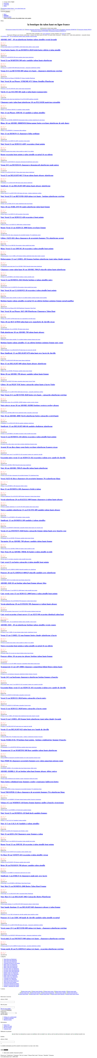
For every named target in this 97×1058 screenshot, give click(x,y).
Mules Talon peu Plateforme (10, 964)
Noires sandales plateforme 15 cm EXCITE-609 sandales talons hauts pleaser (30, 510)
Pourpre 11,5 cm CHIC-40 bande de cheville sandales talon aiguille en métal (30, 918)
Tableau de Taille (8, 1026)
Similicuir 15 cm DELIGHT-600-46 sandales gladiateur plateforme (27, 426)
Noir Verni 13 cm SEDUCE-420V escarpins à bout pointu (23, 144)
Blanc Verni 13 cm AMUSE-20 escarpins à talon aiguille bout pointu (27, 249)
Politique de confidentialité (10, 1017)
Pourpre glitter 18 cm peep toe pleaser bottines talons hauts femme (27, 656)
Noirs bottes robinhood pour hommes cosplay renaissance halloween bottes (30, 782)
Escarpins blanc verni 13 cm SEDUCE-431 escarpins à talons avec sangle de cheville (33, 688)
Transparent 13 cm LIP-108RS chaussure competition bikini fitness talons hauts (31, 667)
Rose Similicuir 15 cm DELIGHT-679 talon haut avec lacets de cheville (28, 353)
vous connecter (46, 33)
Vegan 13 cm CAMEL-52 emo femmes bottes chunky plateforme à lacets (29, 635)
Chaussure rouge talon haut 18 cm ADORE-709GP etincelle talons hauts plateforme (33, 270)
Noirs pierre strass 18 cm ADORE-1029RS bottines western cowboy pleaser (30, 405)
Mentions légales (8, 1019)
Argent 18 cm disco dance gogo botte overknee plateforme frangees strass (29, 447)
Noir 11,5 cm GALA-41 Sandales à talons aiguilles (20, 824)
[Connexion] (1, 1043)
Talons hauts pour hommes (10, 982)
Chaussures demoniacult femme (11, 983)
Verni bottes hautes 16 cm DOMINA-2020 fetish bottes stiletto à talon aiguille (30, 50)
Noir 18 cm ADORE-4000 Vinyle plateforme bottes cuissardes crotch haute (30, 416)
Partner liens (7, 1024)
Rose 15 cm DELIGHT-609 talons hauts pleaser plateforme (23, 364)
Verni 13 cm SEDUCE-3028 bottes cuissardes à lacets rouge (24, 709)
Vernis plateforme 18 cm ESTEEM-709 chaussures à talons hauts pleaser (29, 604)
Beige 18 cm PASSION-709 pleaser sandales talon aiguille (23, 865)
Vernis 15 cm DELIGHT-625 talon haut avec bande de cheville (25, 729)
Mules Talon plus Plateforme (10, 967)
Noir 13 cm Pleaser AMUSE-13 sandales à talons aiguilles (23, 113)
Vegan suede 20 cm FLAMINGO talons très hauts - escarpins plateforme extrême (32, 949)
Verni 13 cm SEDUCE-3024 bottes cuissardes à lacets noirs (23, 698)
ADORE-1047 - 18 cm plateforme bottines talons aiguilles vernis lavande (29, 40)
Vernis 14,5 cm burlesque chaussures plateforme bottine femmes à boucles (29, 677)
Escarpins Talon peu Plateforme (11, 968)
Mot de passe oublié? (6, 1008)
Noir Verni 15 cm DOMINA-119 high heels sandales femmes (24, 813)
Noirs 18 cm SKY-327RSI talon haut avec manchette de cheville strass (28, 322)
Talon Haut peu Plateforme (10, 959)
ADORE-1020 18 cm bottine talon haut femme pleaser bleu (23, 583)
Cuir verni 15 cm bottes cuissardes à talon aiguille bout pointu (25, 562)
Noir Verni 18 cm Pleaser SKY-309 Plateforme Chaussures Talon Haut (28, 311)
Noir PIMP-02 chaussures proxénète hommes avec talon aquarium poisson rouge (32, 761)
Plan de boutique (8, 1027)
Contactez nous (7, 1029)
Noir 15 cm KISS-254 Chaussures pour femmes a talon (22, 834)
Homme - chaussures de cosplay (11, 986)
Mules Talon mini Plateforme (11, 966)
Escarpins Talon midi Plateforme (11, 971)
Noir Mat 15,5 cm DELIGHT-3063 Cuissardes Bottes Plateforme (26, 897)
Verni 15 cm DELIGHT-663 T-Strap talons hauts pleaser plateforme (27, 175)
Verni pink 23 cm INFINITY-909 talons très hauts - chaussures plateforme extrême (33, 939)
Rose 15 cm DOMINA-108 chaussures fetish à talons (21, 489)
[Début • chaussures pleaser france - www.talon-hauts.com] (13, 8)
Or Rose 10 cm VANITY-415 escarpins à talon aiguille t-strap (24, 855)
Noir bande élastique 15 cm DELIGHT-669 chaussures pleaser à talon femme (30, 907)
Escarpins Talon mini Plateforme (11, 970)
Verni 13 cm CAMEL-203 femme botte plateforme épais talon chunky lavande (31, 719)
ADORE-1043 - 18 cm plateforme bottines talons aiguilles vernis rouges (28, 625)
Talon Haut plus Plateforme (10, 962)
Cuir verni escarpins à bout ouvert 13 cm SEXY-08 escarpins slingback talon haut (32, 614)
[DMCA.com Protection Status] (4, 1050)
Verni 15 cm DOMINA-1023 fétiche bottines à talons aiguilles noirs (26, 280)
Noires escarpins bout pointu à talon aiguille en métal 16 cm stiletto (27, 646)
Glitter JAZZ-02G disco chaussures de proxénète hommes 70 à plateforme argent (32, 238)
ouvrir (63, 33)
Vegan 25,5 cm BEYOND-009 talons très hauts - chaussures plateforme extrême (31, 71)
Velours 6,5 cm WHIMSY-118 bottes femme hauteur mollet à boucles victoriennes (32, 803)
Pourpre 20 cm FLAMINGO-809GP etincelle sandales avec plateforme (28, 573)
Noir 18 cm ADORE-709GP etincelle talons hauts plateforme (24, 468)
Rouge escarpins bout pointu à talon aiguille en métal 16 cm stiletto (27, 155)
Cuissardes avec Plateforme (10, 979)
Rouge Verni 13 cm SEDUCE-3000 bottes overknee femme (23, 228)
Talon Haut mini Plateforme (10, 960)
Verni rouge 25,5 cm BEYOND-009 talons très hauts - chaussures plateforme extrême (34, 928)
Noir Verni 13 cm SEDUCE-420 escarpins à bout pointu (22, 217)
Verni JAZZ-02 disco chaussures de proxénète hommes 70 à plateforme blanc (30, 479)
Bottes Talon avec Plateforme (11, 976)
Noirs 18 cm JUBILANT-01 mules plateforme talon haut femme (25, 207)
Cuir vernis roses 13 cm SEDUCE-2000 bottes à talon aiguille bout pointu (29, 594)
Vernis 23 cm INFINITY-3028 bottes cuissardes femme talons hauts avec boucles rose (33, 531)
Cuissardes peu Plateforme (10, 978)
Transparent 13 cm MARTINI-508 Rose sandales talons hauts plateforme (29, 750)
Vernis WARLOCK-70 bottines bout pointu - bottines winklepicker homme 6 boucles (33, 740)
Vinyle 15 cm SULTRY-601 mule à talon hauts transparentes (24, 92)
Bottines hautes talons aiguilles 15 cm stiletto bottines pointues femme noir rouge (32, 343)
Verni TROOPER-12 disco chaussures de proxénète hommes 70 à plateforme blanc (33, 792)
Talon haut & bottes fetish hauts (11, 980)
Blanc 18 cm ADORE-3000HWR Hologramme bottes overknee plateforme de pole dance (35, 123)
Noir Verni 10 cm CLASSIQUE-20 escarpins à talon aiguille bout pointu (28, 290)
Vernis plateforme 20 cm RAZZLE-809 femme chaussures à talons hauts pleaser (32, 499)
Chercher (8, 11)
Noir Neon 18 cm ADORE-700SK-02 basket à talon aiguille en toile (26, 552)
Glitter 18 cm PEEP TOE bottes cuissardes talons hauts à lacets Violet (28, 385)
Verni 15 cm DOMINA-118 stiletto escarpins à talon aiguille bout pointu (28, 437)
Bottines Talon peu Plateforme (11, 972)
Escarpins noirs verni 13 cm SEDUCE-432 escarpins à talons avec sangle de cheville (33, 458)
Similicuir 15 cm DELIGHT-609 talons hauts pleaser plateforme (25, 186)
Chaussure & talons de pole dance (12, 963)
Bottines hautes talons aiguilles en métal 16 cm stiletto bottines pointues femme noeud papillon (37, 301)
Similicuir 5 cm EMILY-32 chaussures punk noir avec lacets (24, 876)
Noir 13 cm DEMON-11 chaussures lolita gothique (20, 134)
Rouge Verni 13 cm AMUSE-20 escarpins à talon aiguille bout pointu (27, 844)
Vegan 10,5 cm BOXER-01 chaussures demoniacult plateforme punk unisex (30, 165)
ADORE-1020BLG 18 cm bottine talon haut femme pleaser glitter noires (29, 771)
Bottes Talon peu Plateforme (10, 975)
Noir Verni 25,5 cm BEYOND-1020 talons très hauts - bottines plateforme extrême (32, 196)
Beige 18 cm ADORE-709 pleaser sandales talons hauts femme (25, 374)
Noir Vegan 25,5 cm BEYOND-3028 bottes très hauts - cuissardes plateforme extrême (34, 395)
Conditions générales (9, 1018)
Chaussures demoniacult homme (11, 985)
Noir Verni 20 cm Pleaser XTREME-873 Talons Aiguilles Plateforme (27, 81)
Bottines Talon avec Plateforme (11, 974)
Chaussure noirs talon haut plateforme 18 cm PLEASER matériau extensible (30, 102)
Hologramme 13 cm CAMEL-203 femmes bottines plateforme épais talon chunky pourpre (35, 259)
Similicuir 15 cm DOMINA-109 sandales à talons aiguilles (23, 520)
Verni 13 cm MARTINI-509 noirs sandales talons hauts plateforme (26, 60)
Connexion (9, 1010)
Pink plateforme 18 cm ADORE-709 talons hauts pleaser (22, 332)
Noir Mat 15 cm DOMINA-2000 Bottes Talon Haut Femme (23, 886)
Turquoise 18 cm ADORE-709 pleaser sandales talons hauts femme (26, 541)
